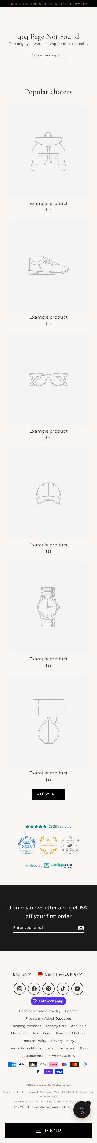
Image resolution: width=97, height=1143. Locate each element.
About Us (78, 1026)
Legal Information (60, 1048)
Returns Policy (34, 1041)
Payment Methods (71, 1033)
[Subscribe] (80, 928)
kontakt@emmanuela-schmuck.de (60, 1107)
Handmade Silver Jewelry (39, 1011)
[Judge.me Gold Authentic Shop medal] (48, 845)
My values (19, 1033)
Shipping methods (26, 1026)
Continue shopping (48, 55)
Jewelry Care (56, 1026)
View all (48, 794)
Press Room (41, 1033)
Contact (71, 1011)
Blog (84, 1048)
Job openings (33, 1055)
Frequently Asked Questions (48, 1018)
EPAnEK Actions (61, 1055)
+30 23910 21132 (22, 1107)
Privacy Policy (62, 1041)
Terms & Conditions (25, 1048)
